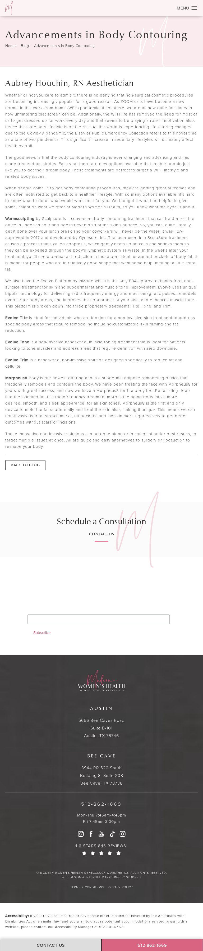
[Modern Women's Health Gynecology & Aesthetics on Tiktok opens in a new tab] (112, 834)
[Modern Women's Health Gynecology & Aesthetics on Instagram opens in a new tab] (80, 834)
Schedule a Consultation (101, 522)
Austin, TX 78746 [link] (101, 722)
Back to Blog (25, 465)
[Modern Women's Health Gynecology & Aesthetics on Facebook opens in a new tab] (91, 834)
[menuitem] (80, 834)
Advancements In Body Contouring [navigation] (64, 46)
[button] (194, 8)
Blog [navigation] (25, 46)
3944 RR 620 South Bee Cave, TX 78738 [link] (101, 769)
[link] (101, 804)
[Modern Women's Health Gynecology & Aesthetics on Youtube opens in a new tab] (101, 834)
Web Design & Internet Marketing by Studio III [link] (101, 877)
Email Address (42, 610)
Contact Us (101, 534)
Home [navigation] (10, 46)
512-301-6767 (111, 926)
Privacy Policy (120, 887)
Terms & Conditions (87, 887)
